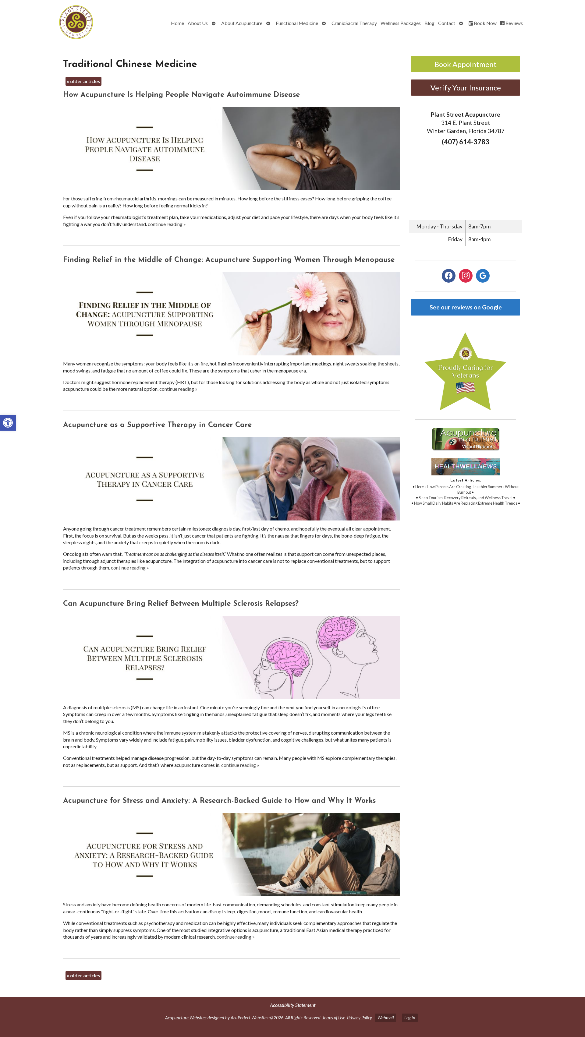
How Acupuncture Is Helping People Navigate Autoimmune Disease (181, 95)
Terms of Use (333, 1017)
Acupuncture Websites (186, 1017)
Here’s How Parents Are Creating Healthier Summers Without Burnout (467, 489)
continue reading (167, 224)
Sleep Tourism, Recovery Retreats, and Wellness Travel (465, 497)
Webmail (386, 1017)
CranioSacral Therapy (354, 23)
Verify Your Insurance (466, 87)
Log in (409, 1017)
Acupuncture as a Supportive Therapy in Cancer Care (157, 425)
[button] (8, 423)
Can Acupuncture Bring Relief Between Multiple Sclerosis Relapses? (181, 604)
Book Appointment (465, 64)
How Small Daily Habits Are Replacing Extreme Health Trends (465, 503)
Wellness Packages (401, 23)
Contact (446, 23)
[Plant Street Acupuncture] (52, 23)
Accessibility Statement (292, 1005)
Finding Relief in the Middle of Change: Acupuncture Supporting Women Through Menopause (229, 260)
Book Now (485, 23)
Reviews (514, 23)
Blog (429, 23)
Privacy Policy (359, 1017)
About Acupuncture (241, 23)
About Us (198, 23)
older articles (83, 81)
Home (177, 23)
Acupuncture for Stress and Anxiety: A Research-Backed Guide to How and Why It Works (219, 801)
